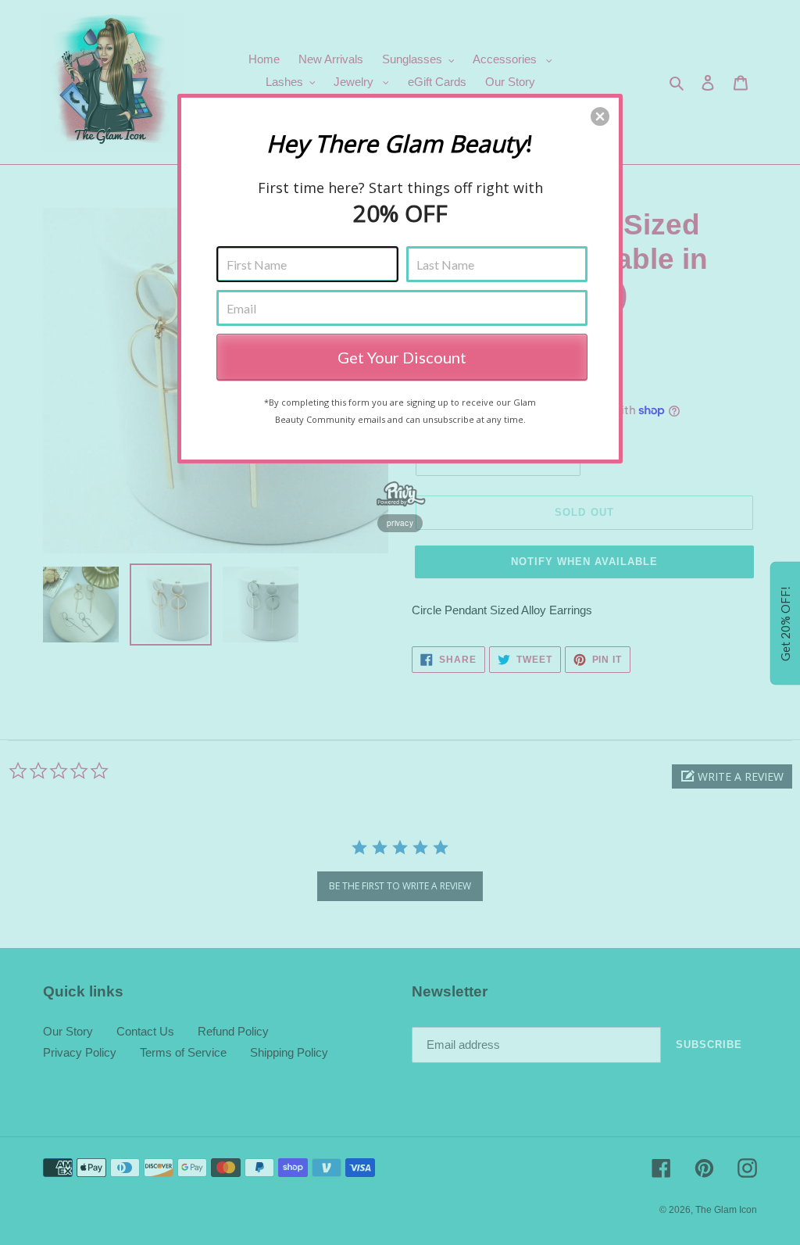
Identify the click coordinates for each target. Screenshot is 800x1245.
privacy (400, 522)
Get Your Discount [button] (402, 357)
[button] (600, 116)
